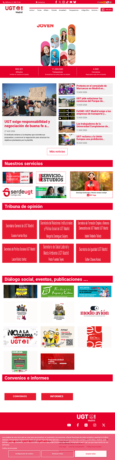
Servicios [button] (94, 10)
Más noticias (57, 151)
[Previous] (4, 45)
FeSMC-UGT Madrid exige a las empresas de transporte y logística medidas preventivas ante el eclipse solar (93, 112)
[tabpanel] (57, 45)
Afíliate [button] (46, 10)
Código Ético (85, 10)
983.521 (19, 69)
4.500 (96, 69)
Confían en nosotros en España (19, 74)
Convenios (96, 72)
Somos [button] (31, 10)
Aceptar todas (91, 454)
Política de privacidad (9, 448)
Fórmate (54, 10)
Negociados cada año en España (96, 74)
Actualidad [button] (62, 10)
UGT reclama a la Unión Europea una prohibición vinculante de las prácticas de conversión (92, 137)
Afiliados (19, 72)
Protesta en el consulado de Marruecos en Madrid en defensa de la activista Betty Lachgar (91, 87)
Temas (39, 10)
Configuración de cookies (24, 454)
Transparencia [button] (73, 10)
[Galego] (107, 2)
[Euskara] (110, 2)
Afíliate (109, 9)
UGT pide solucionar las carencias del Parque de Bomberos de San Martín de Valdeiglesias (91, 99)
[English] (98, 2)
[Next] (111, 45)
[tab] (48, 61)
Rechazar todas (57, 454)
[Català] (104, 2)
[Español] (101, 2)
